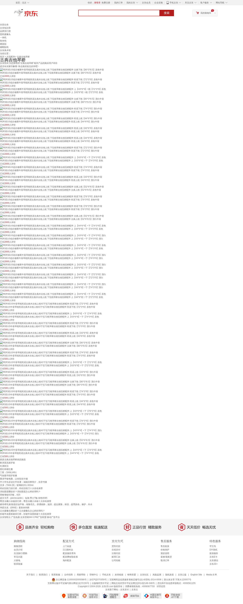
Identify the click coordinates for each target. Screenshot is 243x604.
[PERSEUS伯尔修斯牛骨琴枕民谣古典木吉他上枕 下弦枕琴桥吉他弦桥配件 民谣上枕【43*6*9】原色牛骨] (51, 128)
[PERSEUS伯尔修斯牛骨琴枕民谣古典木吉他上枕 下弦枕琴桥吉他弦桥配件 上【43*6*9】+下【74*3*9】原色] (53, 157)
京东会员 (146, 2)
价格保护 (165, 550)
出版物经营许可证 (100, 583)
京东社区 (144, 574)
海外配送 (67, 560)
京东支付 (124, 589)
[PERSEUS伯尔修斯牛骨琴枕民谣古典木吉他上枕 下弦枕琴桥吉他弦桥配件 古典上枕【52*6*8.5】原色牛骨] (52, 186)
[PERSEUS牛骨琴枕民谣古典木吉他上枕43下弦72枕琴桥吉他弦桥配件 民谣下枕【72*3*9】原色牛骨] (49, 303)
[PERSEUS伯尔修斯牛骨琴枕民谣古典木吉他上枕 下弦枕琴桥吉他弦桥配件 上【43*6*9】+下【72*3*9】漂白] (53, 264)
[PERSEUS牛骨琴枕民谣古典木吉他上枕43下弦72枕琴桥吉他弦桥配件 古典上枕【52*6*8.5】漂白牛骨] (50, 440)
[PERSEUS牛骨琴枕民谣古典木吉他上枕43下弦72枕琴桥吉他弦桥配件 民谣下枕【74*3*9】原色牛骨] (49, 352)
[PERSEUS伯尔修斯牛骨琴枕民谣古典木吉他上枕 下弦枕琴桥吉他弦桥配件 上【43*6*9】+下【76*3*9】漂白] (53, 255)
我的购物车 (205, 13)
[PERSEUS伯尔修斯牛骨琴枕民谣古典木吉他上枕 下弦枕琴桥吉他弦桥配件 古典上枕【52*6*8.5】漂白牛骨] (52, 215)
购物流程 (18, 546)
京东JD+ (214, 564)
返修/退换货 (166, 557)
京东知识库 (5, 28)
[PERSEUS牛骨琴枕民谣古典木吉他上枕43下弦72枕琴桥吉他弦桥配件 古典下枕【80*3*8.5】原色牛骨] (50, 342)
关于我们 (30, 574)
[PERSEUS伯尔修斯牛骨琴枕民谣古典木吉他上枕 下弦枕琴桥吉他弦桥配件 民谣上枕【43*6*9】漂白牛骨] (51, 177)
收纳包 (3, 40)
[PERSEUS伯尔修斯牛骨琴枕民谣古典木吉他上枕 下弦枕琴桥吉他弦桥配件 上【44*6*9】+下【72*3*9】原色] (53, 294)
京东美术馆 (5, 50)
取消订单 (165, 560)
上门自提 (67, 546)
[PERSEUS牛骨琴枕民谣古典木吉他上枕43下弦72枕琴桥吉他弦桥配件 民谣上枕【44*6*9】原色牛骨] (49, 401)
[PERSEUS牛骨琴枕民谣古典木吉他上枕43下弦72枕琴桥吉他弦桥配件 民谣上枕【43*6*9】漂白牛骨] (49, 372)
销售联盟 (131, 574)
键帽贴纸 (4, 47)
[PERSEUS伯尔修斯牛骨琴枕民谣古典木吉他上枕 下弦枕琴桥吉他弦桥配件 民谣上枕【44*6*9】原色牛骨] (51, 138)
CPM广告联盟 (39, 517)
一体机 (3, 37)
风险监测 (157, 574)
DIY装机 (213, 550)
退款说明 (165, 553)
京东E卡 (213, 557)
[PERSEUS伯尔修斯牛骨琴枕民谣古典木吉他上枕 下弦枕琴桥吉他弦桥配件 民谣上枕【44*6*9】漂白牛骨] (51, 118)
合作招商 (68, 574)
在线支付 (116, 550)
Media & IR (211, 574)
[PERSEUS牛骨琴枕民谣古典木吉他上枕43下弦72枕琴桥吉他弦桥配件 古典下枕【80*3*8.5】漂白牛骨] (50, 381)
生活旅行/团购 (20, 553)
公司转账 (116, 560)
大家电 (17, 560)
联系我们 (43, 574)
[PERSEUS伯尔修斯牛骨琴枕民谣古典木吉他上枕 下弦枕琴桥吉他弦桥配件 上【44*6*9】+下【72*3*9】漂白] (53, 274)
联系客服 (18, 564)
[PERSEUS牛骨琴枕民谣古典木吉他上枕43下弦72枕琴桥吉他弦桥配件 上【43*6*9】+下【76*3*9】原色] (51, 411)
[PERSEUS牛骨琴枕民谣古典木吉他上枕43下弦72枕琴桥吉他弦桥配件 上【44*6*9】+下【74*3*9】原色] (51, 450)
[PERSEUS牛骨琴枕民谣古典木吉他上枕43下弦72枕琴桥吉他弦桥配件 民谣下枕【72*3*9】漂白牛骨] (49, 323)
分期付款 (116, 553)
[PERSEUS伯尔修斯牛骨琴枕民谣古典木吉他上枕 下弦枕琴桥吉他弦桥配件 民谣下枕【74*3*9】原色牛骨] (51, 167)
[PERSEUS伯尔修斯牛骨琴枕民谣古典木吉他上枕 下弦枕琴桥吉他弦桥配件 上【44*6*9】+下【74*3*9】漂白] (53, 284)
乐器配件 (11, 56)
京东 (38, 14)
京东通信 (214, 560)
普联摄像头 (5, 34)
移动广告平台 (53, 517)
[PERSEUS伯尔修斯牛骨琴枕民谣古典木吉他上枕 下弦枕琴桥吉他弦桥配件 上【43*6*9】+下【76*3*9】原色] (53, 245)
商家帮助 (81, 574)
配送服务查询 (69, 553)
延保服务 (214, 553)
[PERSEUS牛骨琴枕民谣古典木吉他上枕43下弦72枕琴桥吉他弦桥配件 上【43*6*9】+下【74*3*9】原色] (51, 313)
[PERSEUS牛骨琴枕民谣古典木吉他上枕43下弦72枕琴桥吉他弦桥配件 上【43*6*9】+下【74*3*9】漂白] (51, 430)
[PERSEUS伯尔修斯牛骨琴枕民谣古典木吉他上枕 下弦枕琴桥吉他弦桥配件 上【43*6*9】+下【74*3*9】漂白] (53, 235)
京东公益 (182, 574)
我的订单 (118, 2)
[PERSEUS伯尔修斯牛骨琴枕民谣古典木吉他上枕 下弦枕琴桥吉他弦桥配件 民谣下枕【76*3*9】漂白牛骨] (51, 206)
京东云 (134, 589)
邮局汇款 (116, 557)
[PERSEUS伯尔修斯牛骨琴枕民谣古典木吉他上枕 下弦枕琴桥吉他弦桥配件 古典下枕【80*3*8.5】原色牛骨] (52, 69)
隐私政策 (169, 574)
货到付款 (116, 546)
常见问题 (18, 557)
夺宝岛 (213, 546)
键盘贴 (3, 44)
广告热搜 (15, 517)
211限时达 (68, 550)
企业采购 (158, 2)
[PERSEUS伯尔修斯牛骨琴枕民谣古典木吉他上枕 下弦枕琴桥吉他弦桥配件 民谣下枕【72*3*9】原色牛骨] (51, 79)
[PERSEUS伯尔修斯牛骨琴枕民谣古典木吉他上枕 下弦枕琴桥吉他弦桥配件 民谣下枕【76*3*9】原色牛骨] (51, 196)
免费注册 (106, 2)
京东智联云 (5, 517)
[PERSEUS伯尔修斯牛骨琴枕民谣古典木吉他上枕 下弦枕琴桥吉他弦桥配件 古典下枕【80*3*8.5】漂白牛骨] (52, 98)
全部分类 (4, 24)
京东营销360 (26, 517)
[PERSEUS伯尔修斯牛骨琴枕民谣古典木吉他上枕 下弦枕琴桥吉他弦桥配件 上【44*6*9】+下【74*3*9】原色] (53, 225)
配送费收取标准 (70, 557)
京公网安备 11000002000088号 (71, 579)
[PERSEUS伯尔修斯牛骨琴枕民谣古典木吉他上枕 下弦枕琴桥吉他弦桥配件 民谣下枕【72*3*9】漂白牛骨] (51, 147)
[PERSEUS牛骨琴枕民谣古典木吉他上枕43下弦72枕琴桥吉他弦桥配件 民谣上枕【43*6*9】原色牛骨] (49, 333)
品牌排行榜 (5, 31)
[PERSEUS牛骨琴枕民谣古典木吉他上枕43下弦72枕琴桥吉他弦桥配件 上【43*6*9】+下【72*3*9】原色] (51, 362)
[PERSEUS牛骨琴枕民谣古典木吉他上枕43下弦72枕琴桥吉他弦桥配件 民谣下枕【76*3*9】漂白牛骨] (49, 420)
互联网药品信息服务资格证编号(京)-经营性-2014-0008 (135, 579)
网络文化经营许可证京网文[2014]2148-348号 (133, 583)
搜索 (167, 12)
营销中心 (93, 574)
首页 (2, 56)
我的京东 (130, 2)
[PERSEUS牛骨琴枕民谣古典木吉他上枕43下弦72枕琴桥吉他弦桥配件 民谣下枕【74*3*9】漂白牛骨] (49, 391)
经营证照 (161, 586)
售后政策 (165, 546)
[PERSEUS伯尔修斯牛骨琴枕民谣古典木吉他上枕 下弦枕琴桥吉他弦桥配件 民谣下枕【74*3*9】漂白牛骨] (51, 108)
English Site (196, 574)
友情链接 (119, 574)
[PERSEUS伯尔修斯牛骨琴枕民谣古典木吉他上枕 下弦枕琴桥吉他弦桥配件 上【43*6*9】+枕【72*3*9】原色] (53, 89)
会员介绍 (18, 550)
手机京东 (174, 2)
